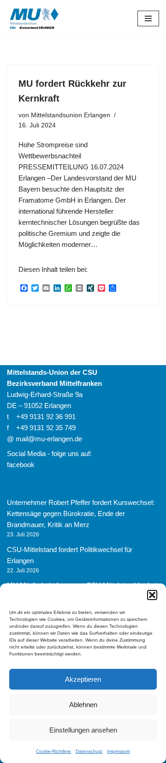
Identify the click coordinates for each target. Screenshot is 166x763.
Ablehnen (83, 705)
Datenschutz (89, 751)
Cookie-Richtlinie (53, 751)
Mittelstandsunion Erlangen (70, 115)
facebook (21, 465)
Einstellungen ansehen (83, 730)
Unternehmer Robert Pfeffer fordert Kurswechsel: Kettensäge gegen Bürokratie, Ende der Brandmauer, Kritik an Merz (80, 514)
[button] (152, 595)
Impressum (118, 751)
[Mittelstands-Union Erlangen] (34, 18)
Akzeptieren (83, 679)
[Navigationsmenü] (148, 18)
